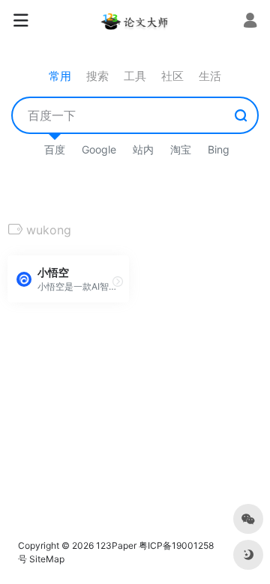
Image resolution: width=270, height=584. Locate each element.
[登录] (250, 22)
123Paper (116, 545)
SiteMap (46, 559)
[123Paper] (135, 21)
